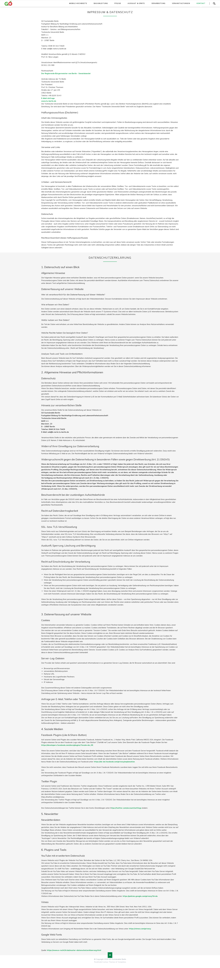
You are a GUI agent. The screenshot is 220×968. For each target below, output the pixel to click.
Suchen (214, 3)
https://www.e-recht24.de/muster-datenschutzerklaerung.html (74, 950)
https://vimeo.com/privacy (140, 929)
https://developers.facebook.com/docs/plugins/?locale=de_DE (67, 745)
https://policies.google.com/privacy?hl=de (140, 896)
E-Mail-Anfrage (48, 98)
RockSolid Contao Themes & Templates (110, 962)
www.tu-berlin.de (48, 101)
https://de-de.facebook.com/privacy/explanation (114, 762)
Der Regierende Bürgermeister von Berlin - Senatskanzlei (66, 73)
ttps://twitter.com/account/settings (126, 808)
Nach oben (110, 955)
